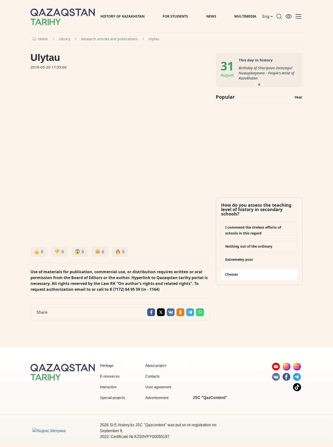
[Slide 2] (259, 85)
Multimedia (245, 16)
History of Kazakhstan (122, 16)
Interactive (108, 387)
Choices (231, 274)
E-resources (110, 376)
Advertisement (156, 398)
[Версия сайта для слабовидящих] (288, 16)
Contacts (152, 376)
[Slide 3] (263, 85)
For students (175, 16)
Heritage (106, 365)
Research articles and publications (109, 39)
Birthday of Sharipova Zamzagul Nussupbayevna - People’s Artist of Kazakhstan (266, 72)
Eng (266, 16)
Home (43, 39)
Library (64, 39)
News (211, 16)
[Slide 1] (256, 85)
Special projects (112, 398)
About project (155, 365)
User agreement (158, 387)
